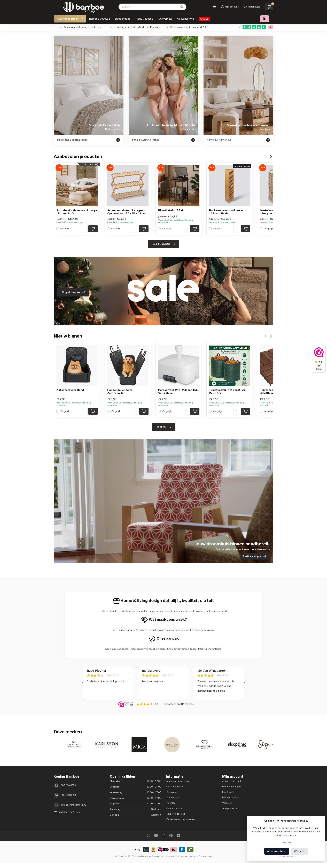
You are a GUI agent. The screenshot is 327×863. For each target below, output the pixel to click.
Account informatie (232, 781)
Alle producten (230, 808)
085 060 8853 (68, 785)
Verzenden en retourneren (180, 819)
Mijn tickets (228, 792)
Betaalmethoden (175, 786)
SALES (204, 18)
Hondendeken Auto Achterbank (120, 391)
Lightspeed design (186, 856)
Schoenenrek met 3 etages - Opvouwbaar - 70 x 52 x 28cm (126, 212)
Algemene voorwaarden (179, 781)
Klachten (171, 803)
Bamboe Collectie (99, 18)
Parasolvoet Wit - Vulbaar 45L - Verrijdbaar (178, 391)
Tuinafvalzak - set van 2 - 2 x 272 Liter (227, 391)
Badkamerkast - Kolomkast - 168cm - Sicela (227, 212)
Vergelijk (64, 228)
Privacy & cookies (175, 813)
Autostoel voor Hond (70, 390)
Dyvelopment (205, 856)
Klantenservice (185, 18)
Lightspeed (169, 856)
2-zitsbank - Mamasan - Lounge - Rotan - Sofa (76, 212)
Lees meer (287, 842)
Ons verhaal (165, 18)
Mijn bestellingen (231, 786)
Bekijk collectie (161, 244)
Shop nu (161, 426)
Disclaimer (171, 792)
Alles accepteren (276, 851)
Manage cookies (286, 856)
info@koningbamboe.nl (73, 804)
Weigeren (299, 851)
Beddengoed (122, 18)
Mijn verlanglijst (230, 797)
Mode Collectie (144, 18)
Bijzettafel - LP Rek (171, 210)
